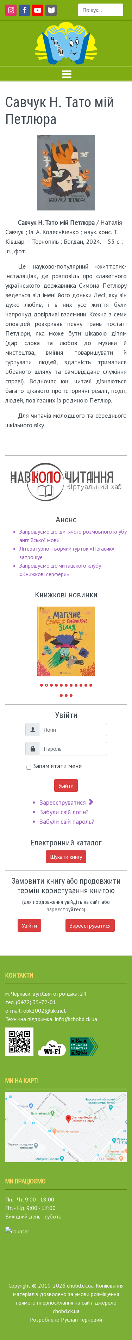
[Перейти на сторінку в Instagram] (9, 13)
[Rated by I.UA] (17, 1230)
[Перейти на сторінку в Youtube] (36, 13)
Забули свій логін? (64, 812)
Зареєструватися (63, 802)
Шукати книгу (66, 856)
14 (71, 695)
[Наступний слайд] (84, 638)
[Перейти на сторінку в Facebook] (23, 13)
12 (61, 695)
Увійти (66, 785)
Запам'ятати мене (57, 766)
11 (90, 685)
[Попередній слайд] (47, 638)
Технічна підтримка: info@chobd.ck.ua (51, 1019)
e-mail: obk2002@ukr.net (35, 1010)
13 (66, 695)
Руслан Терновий (81, 1319)
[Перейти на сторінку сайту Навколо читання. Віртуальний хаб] (51, 13)
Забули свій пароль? (66, 821)
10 (85, 685)
